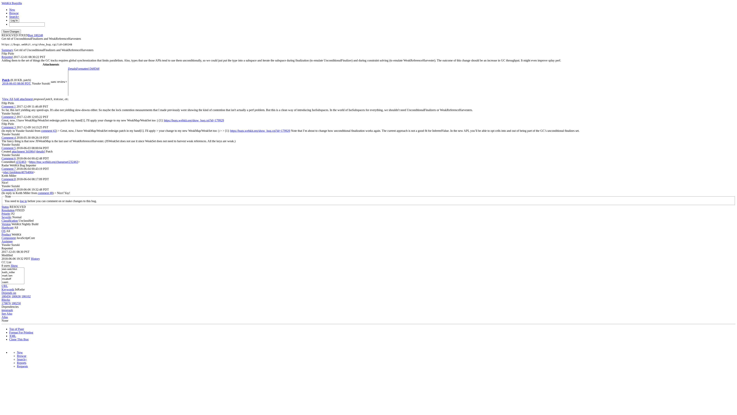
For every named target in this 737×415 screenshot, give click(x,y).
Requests (22, 366)
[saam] (13, 282)
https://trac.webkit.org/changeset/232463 (53, 162)
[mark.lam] (13, 275)
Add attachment (23, 99)
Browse (14, 13)
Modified (7, 255)
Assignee (7, 241)
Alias (5, 317)
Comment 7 (9, 168)
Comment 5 (9, 148)
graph (9, 310)
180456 (6, 296)
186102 (26, 296)
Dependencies (10, 306)
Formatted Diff (85, 68)
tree (4, 310)
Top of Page (16, 329)
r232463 (21, 162)
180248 (38, 35)
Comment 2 (9, 117)
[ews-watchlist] (13, 269)
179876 (6, 303)
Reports (21, 362)
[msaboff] (13, 279)
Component (9, 238)
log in (23, 201)
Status (5, 206)
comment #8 (45, 193)
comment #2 (48, 130)
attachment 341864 (23, 151)
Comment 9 (9, 189)
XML (12, 336)
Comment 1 (9, 106)
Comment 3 (9, 127)
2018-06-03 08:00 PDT (16, 83)
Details (72, 68)
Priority (6, 213)
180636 (16, 296)
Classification (10, 220)
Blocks (6, 299)
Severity (7, 217)
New (12, 9)
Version (6, 224)
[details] (40, 151)
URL (5, 286)
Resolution (8, 210)
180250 (16, 303)
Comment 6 (9, 158)
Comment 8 (9, 179)
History (35, 258)
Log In (14, 20)
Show (14, 265)
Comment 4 (9, 137)
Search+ (14, 16)
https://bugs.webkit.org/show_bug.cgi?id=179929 (194, 120)
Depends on (9, 293)
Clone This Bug (19, 339)
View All (7, 99)
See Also (7, 313)
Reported (7, 57)
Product (6, 234)
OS (4, 231)
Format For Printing (21, 332)
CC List (6, 262)
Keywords (8, 289)
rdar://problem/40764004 (18, 172)
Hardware (8, 227)
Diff (96, 68)
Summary (7, 50)
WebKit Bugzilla (12, 3)
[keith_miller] (13, 272)
